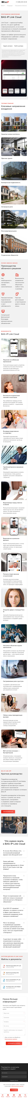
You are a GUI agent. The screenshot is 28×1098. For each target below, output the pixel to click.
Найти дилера (18, 46)
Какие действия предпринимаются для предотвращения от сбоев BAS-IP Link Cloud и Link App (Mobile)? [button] (13, 865)
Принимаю (14, 1089)
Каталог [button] (14, 1096)
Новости (8, 1096)
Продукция (10, 5)
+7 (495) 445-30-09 (21, 2)
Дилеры (20, 1096)
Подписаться (14, 1080)
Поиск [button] (25, 1096)
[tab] (4, 91)
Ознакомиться (8, 811)
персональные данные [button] (17, 1086)
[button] (14, 74)
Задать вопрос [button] (8, 46)
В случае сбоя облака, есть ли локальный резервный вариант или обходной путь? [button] (12, 853)
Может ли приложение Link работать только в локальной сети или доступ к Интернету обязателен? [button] (13, 899)
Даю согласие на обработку (12, 1038)
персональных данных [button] (11, 1039)
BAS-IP (3, 5)
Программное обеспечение (10, 14)
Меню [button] (2, 1096)
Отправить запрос (14, 1043)
